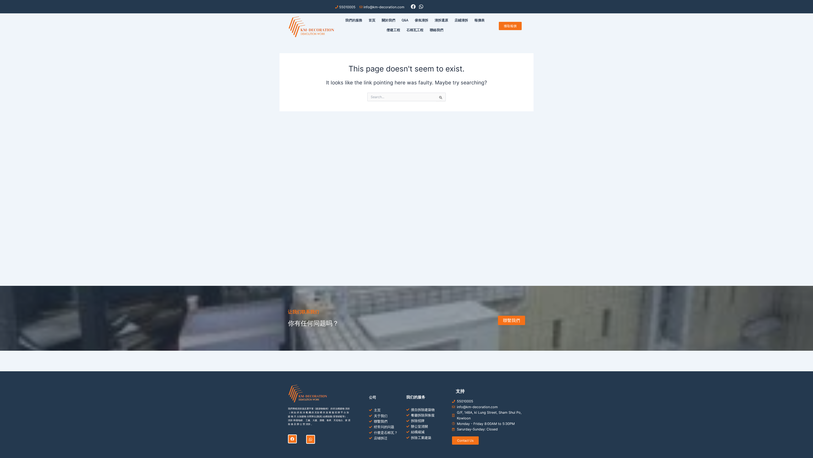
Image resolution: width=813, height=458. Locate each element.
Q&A (405, 20)
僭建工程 (393, 30)
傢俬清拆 (421, 20)
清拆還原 (441, 20)
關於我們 (388, 20)
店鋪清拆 (461, 20)
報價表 (479, 20)
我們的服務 (353, 20)
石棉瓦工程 (414, 30)
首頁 (372, 20)
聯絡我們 (436, 30)
